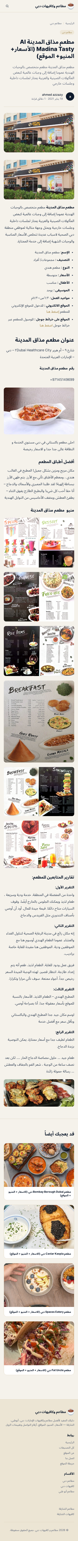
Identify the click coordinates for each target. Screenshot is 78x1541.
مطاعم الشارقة (66, 1508)
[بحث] (7, 6)
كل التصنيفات (66, 1447)
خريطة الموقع (67, 1463)
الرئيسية (70, 23)
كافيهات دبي (67, 1486)
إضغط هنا (53, 311)
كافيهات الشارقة (65, 1514)
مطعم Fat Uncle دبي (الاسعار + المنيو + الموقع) (43, 1370)
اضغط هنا (46, 325)
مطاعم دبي (56, 23)
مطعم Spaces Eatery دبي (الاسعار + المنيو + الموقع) (40, 1311)
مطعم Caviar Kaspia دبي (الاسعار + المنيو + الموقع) (40, 1253)
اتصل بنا (69, 1458)
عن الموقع (69, 1452)
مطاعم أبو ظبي (66, 1491)
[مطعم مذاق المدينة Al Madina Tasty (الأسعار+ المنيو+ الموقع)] (39, 179)
